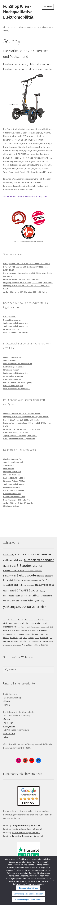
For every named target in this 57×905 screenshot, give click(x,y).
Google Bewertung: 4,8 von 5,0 (26, 825)
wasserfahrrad (37, 641)
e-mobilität (37, 620)
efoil (5, 623)
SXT (50, 596)
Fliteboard (27, 580)
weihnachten (17, 645)
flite (29, 631)
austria (19, 554)
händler (13, 584)
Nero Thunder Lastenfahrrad (15, 332)
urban (29, 641)
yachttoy (29, 645)
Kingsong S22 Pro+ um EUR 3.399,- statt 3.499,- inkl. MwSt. (28, 282)
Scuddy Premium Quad (13, 385)
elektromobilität (11, 626)
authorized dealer (13, 560)
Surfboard (36, 595)
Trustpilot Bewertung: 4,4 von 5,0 (27, 836)
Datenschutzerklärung (28, 888)
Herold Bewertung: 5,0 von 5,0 (26, 832)
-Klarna (6, 701)
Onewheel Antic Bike (12, 493)
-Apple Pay (8, 722)
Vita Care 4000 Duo (11, 329)
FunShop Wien (8, 634)
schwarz (21, 590)
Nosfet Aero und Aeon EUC (14, 490)
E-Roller (12, 565)
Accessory (8, 554)
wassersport (7, 645)
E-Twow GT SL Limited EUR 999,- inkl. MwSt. (21, 429)
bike (8, 620)
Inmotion (20, 634)
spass (50, 638)
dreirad (20, 620)
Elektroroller (9, 575)
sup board (6, 641)
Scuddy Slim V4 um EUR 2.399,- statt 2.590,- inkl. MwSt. (26, 263)
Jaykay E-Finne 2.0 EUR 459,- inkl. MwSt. (20, 435)
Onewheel (14, 638)
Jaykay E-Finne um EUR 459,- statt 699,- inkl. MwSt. (25, 292)
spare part (20, 595)
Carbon (14, 620)
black (5, 566)
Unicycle (8, 600)
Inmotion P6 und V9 (11, 474)
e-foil (31, 620)
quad (20, 638)
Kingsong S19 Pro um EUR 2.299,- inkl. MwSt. (22, 279)
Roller (12, 591)
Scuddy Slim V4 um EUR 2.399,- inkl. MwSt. (21, 420)
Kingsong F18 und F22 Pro (14, 481)
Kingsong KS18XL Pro (12, 471)
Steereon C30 (8, 465)
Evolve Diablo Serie (11, 487)
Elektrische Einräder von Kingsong (18, 382)
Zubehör (24, 606)
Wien (31, 600)
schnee (25, 638)
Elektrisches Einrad (39, 623)
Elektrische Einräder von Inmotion (17, 363)
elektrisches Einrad (14, 570)
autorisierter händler (39, 560)
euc (51, 627)
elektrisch (25, 623)
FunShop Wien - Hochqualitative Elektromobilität (18, 11)
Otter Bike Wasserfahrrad (14, 496)
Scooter (34, 590)
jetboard (27, 634)
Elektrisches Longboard (33, 571)
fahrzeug (17, 631)
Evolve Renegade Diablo (13, 367)
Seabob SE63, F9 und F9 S (14, 478)
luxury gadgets (45, 584)
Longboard (31, 585)
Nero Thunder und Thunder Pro (16, 500)
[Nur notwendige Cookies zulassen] (53, 880)
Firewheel (24, 631)
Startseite (10, 27)
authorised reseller (38, 554)
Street (28, 596)
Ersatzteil (8, 580)
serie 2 (37, 638)
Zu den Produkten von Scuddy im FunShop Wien (25, 196)
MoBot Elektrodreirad (12, 379)
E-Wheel (34, 566)
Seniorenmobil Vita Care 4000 (15, 323)
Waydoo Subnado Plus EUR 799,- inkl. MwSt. (22, 413)
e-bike (26, 620)
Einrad (10, 623)
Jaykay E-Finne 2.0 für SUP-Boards (18, 503)
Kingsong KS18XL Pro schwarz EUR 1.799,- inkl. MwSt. (26, 416)
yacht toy (39, 600)
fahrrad (10, 631)
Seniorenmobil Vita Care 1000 (15, 326)
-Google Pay (9, 726)
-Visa (5, 737)
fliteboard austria (36, 580)
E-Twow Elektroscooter (13, 376)
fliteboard (36, 630)
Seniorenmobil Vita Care (13, 484)
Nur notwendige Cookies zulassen (28, 899)
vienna (17, 600)
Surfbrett (45, 596)
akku (4, 620)
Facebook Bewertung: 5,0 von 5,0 (27, 829)
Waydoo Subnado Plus (12, 357)
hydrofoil (6, 585)
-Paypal (6, 704)
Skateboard (8, 595)
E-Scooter (24, 565)
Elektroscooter (27, 575)
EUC (16, 580)
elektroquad (45, 627)
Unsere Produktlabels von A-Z (39, 27)
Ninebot (6, 591)
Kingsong (35, 634)
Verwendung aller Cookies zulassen (28, 894)
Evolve (20, 580)
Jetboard (22, 585)
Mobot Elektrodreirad (12, 320)
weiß (25, 600)
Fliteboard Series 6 (11, 370)
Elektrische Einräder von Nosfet (16, 388)
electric (16, 623)
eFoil (40, 566)
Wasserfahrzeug (48, 641)
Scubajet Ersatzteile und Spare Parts (19, 438)
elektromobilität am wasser (30, 627)
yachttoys (10, 607)
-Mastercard (9, 733)
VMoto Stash (8, 468)
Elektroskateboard (45, 576)
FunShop (47, 580)
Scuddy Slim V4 (9, 316)
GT (15, 634)
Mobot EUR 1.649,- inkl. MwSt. (15, 432)
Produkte (21, 27)
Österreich (39, 607)
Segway (42, 591)
